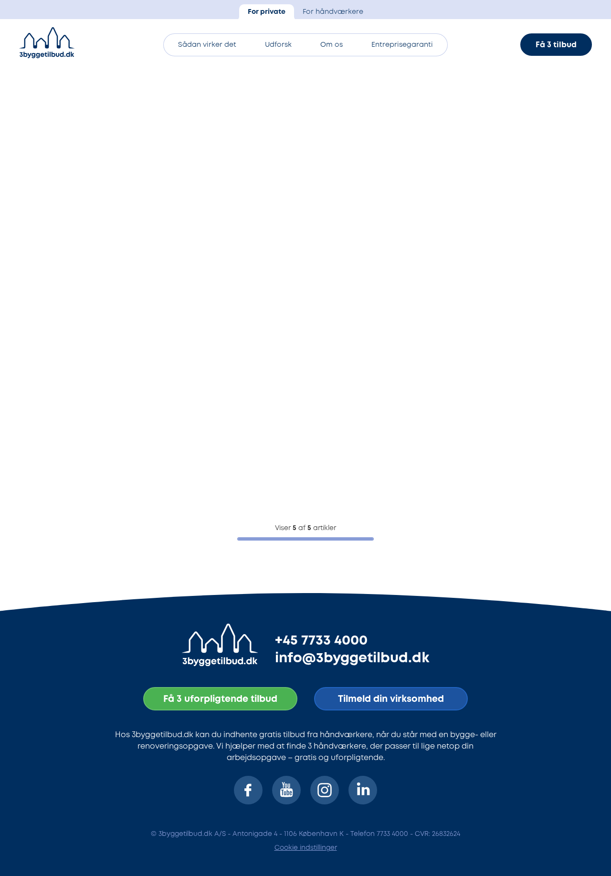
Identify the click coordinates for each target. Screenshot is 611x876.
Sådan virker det (207, 45)
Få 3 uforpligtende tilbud (220, 699)
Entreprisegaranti (402, 45)
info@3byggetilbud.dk (352, 658)
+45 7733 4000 (321, 641)
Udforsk (278, 45)
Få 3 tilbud (556, 45)
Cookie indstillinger (305, 848)
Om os (331, 45)
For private (266, 12)
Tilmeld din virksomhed (391, 699)
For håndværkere (333, 12)
